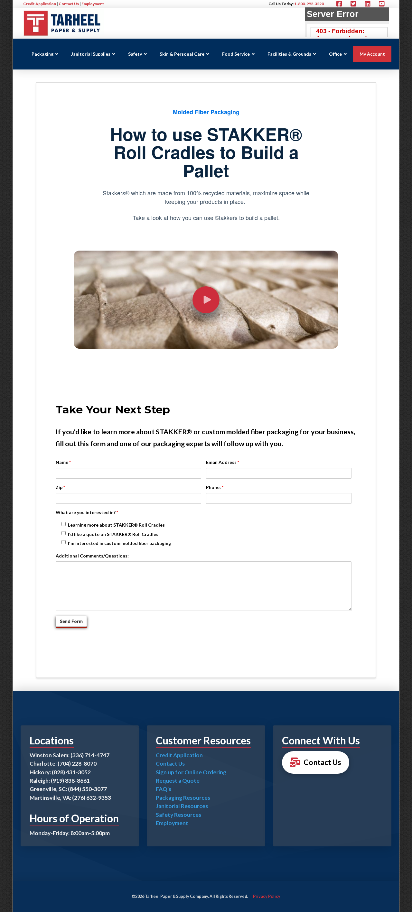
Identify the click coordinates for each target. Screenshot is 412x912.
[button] (206, 299)
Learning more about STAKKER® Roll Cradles (116, 525)
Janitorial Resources (182, 806)
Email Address (222, 462)
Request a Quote (178, 780)
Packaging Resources (183, 797)
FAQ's (163, 789)
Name (63, 462)
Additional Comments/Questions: (92, 555)
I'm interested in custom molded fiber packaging (119, 543)
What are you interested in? (87, 512)
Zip (60, 487)
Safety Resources (178, 814)
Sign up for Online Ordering (191, 772)
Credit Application (39, 3)
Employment (92, 3)
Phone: (214, 487)
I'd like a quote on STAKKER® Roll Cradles (113, 534)
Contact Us (69, 3)
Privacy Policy (266, 896)
